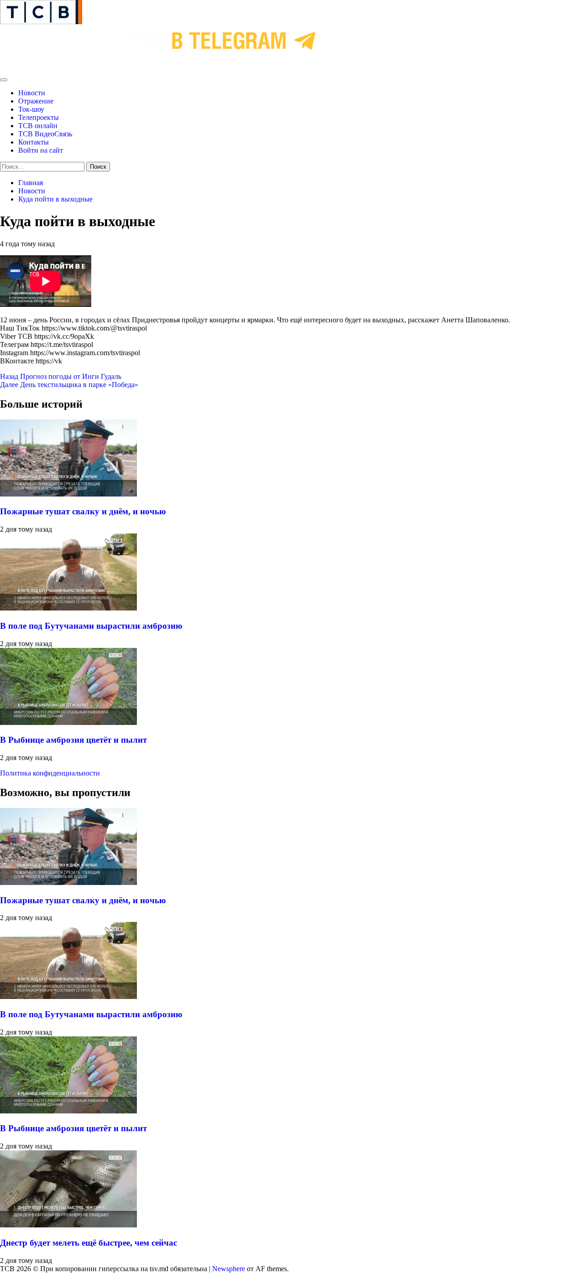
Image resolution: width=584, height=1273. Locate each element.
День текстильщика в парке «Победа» (69, 384)
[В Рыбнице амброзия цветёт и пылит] (68, 722)
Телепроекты (38, 117)
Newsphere (228, 1269)
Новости (31, 93)
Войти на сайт (40, 150)
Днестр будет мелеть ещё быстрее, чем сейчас (88, 1242)
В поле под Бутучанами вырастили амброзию (91, 626)
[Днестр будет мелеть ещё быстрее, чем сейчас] (68, 1225)
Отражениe (35, 101)
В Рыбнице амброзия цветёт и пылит (73, 740)
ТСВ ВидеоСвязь (45, 134)
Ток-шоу (31, 109)
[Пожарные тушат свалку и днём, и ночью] (68, 494)
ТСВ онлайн (37, 125)
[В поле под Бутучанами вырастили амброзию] (68, 608)
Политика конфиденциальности (50, 773)
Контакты (33, 142)
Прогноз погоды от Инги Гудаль (60, 376)
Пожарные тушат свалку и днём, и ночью (83, 511)
